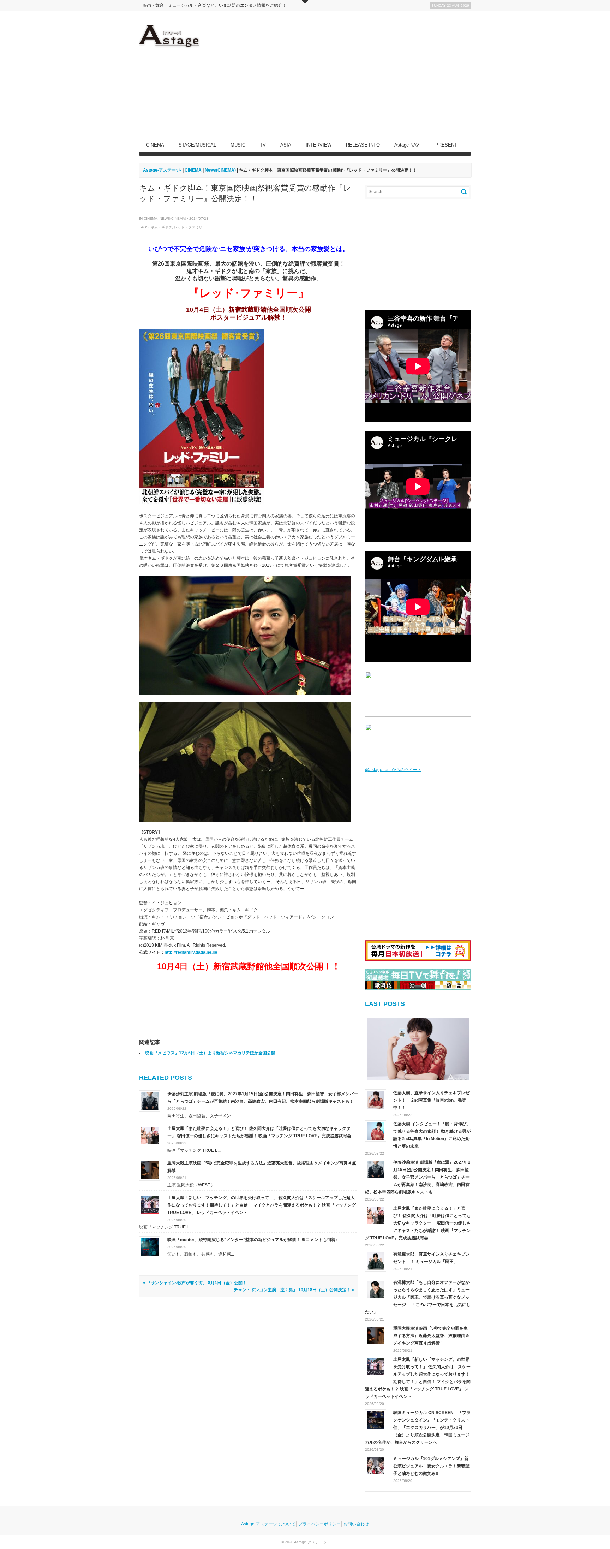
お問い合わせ (356, 1523)
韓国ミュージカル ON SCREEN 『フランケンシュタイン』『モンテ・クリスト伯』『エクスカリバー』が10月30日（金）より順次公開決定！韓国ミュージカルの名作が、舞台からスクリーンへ (418, 1427)
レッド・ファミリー (190, 227)
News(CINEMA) (173, 218)
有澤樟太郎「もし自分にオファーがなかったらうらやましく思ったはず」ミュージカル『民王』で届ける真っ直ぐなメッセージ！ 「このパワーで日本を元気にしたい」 (418, 1297)
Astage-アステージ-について (268, 1523)
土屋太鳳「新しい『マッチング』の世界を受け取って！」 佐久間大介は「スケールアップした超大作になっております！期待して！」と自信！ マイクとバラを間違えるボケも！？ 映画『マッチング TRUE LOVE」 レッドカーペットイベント (261, 1205)
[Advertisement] (342, 74)
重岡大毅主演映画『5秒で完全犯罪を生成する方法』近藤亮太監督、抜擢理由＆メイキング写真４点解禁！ (431, 1336)
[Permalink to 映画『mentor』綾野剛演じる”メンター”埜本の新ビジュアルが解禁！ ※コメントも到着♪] (150, 1246)
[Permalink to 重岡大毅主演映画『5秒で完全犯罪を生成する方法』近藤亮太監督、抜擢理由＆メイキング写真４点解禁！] (150, 1169)
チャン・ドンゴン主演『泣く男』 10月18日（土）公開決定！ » (294, 1289)
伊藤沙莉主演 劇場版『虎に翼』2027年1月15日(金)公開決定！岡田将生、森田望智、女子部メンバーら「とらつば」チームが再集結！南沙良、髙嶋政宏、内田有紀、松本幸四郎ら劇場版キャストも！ (417, 1177)
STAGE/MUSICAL (197, 145)
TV (263, 145)
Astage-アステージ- (162, 170)
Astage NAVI (407, 145)
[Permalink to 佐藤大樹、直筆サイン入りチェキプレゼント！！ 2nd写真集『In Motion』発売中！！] (418, 1049)
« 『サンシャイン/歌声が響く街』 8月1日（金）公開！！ (197, 1282)
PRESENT (446, 145)
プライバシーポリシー (319, 1523)
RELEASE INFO (363, 145)
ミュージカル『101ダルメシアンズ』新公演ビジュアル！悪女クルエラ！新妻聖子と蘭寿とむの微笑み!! (431, 1466)
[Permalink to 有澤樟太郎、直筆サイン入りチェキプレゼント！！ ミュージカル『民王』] (375, 1261)
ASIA (285, 145)
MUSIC (238, 145)
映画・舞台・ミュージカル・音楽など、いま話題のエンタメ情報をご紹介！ (215, 5)
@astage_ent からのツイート (393, 769)
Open (305, 2)
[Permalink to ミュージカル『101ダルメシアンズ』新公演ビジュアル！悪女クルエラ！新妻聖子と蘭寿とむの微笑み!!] (375, 1465)
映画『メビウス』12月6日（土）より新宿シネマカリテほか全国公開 (210, 1052)
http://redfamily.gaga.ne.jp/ (191, 952)
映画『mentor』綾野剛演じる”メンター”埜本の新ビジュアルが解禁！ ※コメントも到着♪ (252, 1239)
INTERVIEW (318, 145)
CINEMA (155, 145)
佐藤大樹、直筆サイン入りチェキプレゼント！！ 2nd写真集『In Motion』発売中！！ (431, 1100)
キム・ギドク (161, 227)
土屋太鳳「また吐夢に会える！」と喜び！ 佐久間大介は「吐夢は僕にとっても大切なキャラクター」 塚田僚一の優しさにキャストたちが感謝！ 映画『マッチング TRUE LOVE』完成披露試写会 (418, 1223)
